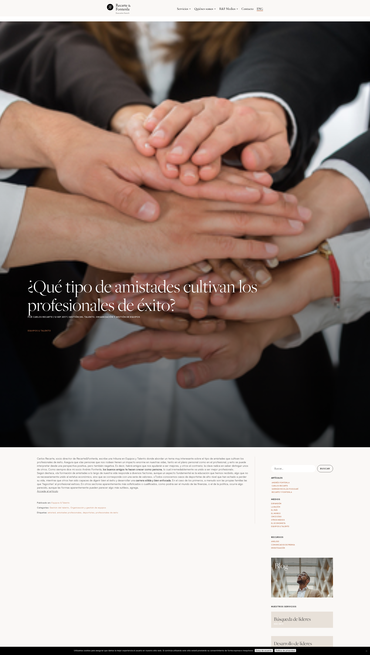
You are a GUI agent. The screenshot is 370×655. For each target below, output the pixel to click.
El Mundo (276, 513)
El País (274, 510)
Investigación (278, 548)
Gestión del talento (82, 317)
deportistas (89, 512)
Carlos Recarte (42, 317)
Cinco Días (276, 516)
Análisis (275, 541)
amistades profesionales (69, 512)
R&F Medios (227, 9)
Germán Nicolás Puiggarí (285, 489)
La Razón (275, 507)
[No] (366, 651)
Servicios (182, 9)
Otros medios (278, 520)
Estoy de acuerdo (264, 650)
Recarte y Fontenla (282, 492)
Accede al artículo (47, 491)
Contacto (248, 9)
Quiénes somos (203, 9)
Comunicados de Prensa (283, 545)
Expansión (276, 503)
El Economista (278, 523)
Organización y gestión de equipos (118, 317)
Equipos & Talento (60, 502)
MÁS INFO (279, 624)
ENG (260, 9)
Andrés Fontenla (281, 482)
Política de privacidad (285, 650)
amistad (52, 512)
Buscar (325, 468)
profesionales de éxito (107, 512)
